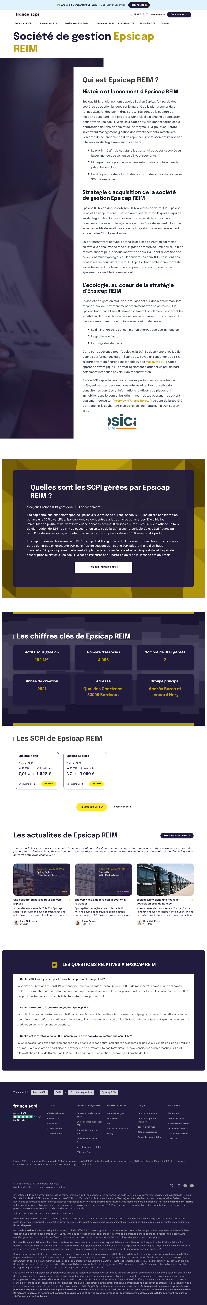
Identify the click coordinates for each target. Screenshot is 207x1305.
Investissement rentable (89, 1147)
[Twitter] (171, 1185)
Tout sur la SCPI (23, 23)
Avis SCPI (172, 1139)
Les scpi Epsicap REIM (103, 567)
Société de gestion (81, 1092)
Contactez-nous (176, 1119)
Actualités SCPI (126, 23)
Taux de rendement (147, 1113)
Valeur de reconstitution (150, 1137)
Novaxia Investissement (119, 1129)
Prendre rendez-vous (178, 1124)
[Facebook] (185, 1185)
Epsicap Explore (38, 541)
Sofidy (110, 1134)
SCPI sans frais (84, 1152)
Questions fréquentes (88, 1106)
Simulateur (173, 1113)
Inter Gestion (113, 1119)
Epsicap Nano (36, 515)
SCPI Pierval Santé (55, 1113)
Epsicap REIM (26, 763)
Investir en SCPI (48, 23)
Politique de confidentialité (50, 1187)
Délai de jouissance (147, 1132)
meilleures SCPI (156, 362)
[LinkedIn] (178, 1185)
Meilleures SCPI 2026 (76, 23)
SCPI (58, 1092)
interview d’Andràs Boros (131, 400)
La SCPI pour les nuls (178, 1134)
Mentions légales (22, 1187)
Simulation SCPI (105, 23)
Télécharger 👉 (139, 5)
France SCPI (39, 1092)
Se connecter (158, 15)
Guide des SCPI (148, 23)
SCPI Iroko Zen (53, 1119)
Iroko (109, 1124)
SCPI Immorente (54, 1134)
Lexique (141, 1106)
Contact (165, 23)
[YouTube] (192, 1185)
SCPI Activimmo (54, 1129)
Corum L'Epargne (115, 1113)
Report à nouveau (146, 1127)
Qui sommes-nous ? (178, 1129)
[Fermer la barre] (200, 5)
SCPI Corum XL (53, 1124)
